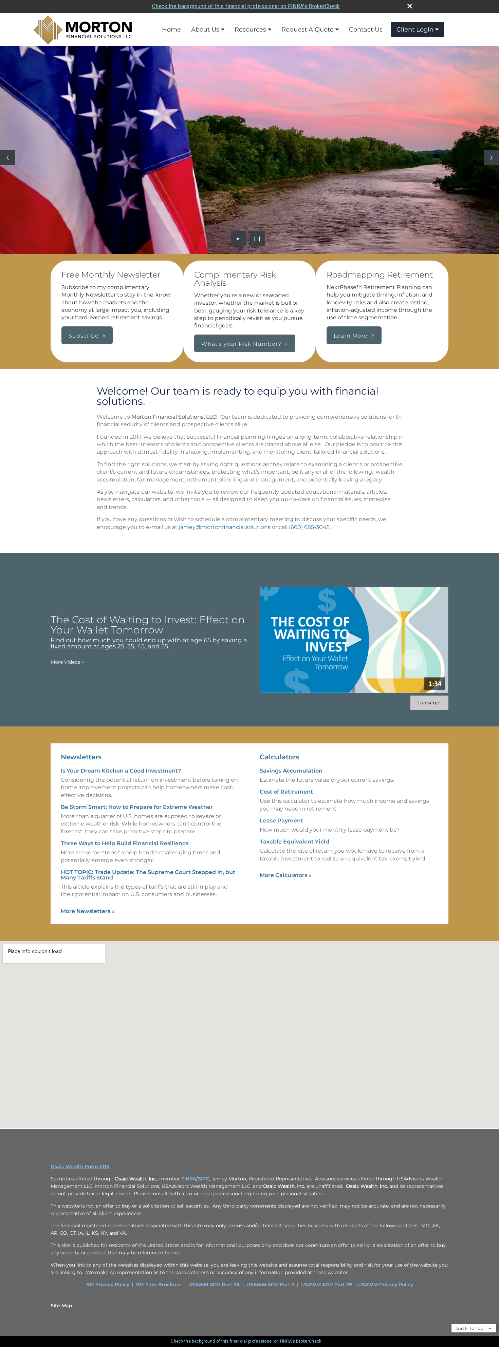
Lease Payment (281, 820)
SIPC (203, 1179)
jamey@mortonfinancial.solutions (225, 527)
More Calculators (286, 875)
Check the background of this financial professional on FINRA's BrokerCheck (246, 6)
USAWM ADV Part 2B (327, 1285)
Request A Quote (307, 29)
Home (171, 29)
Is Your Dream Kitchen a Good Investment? (121, 770)
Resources (250, 29)
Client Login (414, 29)
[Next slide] (491, 157)
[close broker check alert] (409, 6)
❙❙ (257, 238)
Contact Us (366, 29)
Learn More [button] (351, 336)
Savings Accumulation (291, 770)
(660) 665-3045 (309, 527)
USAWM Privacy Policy (385, 1285)
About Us (205, 29)
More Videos (67, 662)
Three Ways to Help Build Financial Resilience (125, 843)
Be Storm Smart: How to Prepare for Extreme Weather (137, 807)
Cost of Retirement (286, 792)
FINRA (188, 1179)
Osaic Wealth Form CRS (80, 1166)
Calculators (279, 757)
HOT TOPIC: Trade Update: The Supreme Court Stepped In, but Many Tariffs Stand (148, 875)
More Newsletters (88, 911)
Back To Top (470, 1328)
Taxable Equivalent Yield (294, 841)
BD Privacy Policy (107, 1285)
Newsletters (81, 757)
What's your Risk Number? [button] (241, 344)
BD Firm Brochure (159, 1285)
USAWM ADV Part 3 (270, 1285)
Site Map (61, 1306)
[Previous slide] (7, 157)
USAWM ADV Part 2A (214, 1285)
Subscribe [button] (84, 336)
